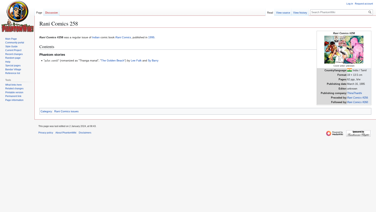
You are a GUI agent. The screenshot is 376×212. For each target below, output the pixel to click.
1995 (151, 37)
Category (46, 111)
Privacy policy (45, 132)
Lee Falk (136, 60)
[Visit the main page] (18, 16)
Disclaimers (85, 132)
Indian (96, 37)
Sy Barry (153, 60)
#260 (357, 102)
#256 (357, 97)
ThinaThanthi (354, 93)
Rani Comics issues (66, 111)
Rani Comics (123, 37)
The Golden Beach (112, 60)
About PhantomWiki (65, 132)
